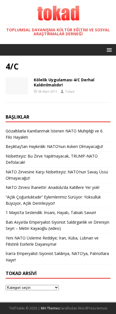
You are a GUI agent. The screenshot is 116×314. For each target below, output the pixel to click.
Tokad (69, 91)
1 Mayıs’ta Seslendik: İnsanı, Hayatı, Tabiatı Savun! (51, 212)
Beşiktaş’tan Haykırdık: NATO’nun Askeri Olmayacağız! (54, 146)
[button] (108, 49)
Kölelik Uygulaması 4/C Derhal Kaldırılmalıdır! (64, 82)
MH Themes (50, 308)
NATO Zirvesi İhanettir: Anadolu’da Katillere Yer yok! (52, 187)
